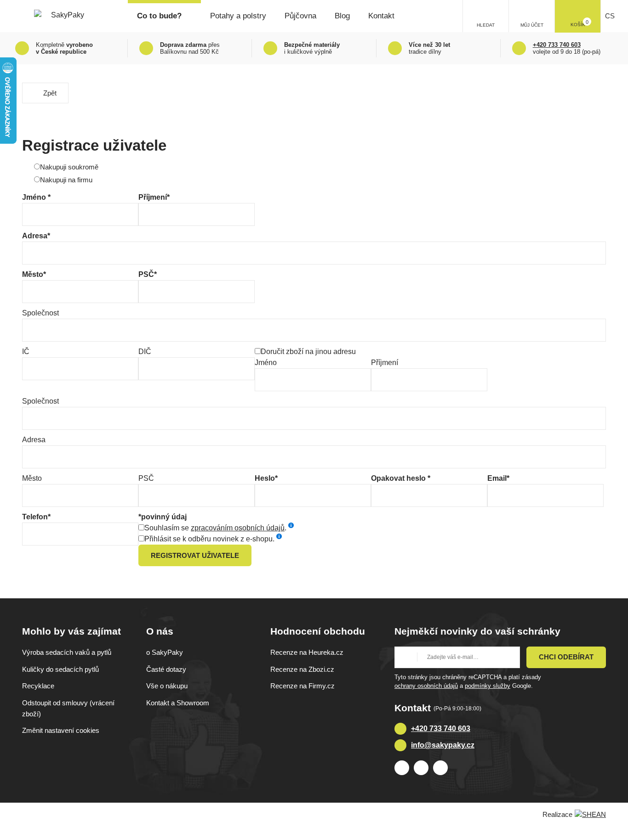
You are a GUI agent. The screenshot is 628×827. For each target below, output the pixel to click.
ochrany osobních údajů (426, 685)
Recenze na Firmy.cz (302, 686)
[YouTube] (440, 767)
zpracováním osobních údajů (238, 528)
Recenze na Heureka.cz (306, 652)
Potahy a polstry (238, 15)
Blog (342, 15)
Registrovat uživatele (195, 555)
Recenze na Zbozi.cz (302, 669)
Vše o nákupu (167, 686)
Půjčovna (300, 15)
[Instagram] (421, 767)
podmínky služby (487, 685)
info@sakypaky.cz (442, 745)
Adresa (34, 440)
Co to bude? (159, 15)
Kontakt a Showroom (177, 703)
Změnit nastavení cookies (60, 730)
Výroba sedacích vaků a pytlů (66, 652)
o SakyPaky (164, 652)
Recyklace (38, 686)
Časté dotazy (166, 669)
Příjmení (384, 362)
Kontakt (381, 15)
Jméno (266, 362)
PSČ (146, 478)
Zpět (50, 93)
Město (32, 478)
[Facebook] (401, 767)
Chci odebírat (566, 657)
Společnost (40, 313)
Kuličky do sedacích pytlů (60, 669)
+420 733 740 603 (440, 728)
